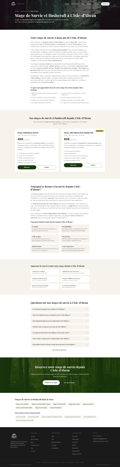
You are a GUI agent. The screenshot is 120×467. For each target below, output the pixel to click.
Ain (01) (74, 445)
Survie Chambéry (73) (90, 417)
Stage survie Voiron (88, 404)
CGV (53, 439)
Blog (83, 4)
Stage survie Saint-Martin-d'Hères (41, 404)
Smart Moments (63, 462)
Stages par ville (25, 11)
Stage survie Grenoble (22, 404)
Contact (96, 4)
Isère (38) (75, 442)
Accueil (67, 4)
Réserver (105, 4)
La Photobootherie (70, 462)
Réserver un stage (51, 382)
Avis (32, 448)
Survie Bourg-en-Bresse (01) (72, 417)
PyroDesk (77, 462)
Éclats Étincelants (54, 462)
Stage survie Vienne (74, 404)
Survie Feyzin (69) (33, 417)
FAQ (53, 436)
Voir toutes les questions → (60, 350)
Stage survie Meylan (55, 407)
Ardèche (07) (76, 451)
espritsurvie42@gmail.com (100, 438)
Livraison (54, 445)
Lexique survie (35, 445)
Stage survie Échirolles (59, 404)
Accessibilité (55, 448)
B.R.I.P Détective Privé (45, 462)
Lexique (89, 4)
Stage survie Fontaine (41, 407)
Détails (46, 167)
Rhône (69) (75, 439)
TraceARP (82, 462)
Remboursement (56, 442)
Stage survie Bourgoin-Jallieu (24, 407)
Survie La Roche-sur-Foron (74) (24, 420)
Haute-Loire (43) (76, 454)
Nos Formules (75, 4)
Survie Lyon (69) (20, 417)
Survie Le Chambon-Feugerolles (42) (52, 417)
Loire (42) (75, 436)
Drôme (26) (75, 448)
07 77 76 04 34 (97, 436)
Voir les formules (69, 382)
